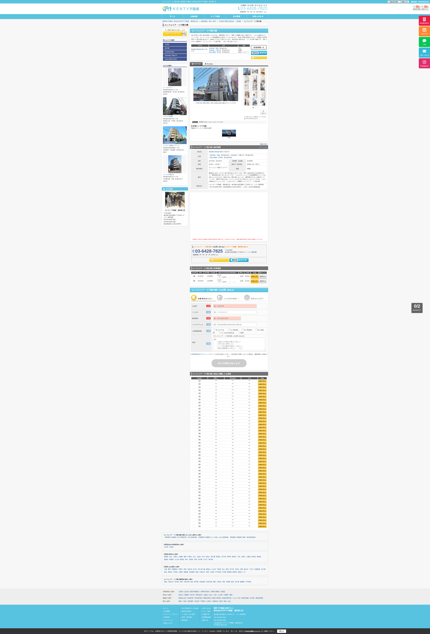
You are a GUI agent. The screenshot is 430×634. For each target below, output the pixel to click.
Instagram (424, 66)
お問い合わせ (206, 608)
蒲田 (185, 556)
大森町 (180, 572)
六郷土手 (218, 50)
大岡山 (237, 569)
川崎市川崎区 (215, 591)
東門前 (196, 582)
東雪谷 (254, 556)
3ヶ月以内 (248, 330)
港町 (181, 582)
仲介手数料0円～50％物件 (190, 608)
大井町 (208, 601)
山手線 (252, 598)
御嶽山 (208, 569)
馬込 (165, 572)
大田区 (197, 49)
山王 (194, 556)
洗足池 (189, 569)
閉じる (281, 631)
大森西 (180, 556)
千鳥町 (219, 569)
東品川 (181, 595)
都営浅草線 (207, 598)
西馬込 (182, 559)
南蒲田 (171, 559)
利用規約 (195, 354)
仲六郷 (200, 559)
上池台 (199, 556)
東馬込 (218, 556)
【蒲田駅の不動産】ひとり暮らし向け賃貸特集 (213, 537)
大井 (215, 595)
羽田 (195, 559)
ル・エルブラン (168, 87)
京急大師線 (212, 52)
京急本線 (211, 48)
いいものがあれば (227, 333)
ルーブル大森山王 (168, 174)
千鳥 (238, 556)
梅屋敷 (186, 572)
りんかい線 (236, 598)
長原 (185, 569)
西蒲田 (166, 556)
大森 (165, 569)
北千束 (223, 556)
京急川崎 (209, 582)
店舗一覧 (205, 620)
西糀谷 (166, 559)
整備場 (229, 572)
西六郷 (213, 556)
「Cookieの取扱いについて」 (252, 631)
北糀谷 (191, 559)
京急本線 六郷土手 (171, 55)
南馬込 (234, 556)
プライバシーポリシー (208, 354)
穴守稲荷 (218, 572)
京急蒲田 (192, 572)
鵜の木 (246, 569)
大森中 (243, 556)
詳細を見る (254, 276)
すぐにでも (220, 330)
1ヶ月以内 (234, 330)
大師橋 (228, 582)
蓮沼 (227, 569)
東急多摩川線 (226, 598)
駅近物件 (185, 620)
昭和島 (234, 572)
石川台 (195, 569)
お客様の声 (206, 614)
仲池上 (208, 556)
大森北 (175, 556)
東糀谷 (259, 556)
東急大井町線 (216, 598)
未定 (242, 333)
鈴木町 (219, 52)
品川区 (166, 547)
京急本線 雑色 (169, 52)
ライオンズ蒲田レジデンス (171, 145)
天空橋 (224, 572)
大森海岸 (215, 601)
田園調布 (174, 569)
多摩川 (180, 569)
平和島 (175, 572)
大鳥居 (212, 572)
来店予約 (424, 34)
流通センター (242, 572)
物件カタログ (168, 623)
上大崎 (220, 595)
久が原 (177, 559)
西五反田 (199, 595)
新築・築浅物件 (187, 617)
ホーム (166, 608)
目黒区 (171, 547)
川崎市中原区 (204, 591)
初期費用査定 (424, 23)
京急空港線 (244, 598)
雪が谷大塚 (201, 569)
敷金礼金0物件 (186, 611)
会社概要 (167, 611)
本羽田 (229, 556)
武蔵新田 (257, 569)
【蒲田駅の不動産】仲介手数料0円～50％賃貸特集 (180, 537)
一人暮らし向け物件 (188, 614)
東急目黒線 (259, 598)
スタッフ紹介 (206, 611)
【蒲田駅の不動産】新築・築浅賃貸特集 (242, 537)
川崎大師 (186, 582)
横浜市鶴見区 (194, 591)
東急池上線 (182, 598)
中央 (203, 556)
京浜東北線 (198, 598)
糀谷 (207, 572)
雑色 (217, 48)
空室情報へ (258, 47)
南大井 (192, 595)
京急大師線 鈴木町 (171, 59)
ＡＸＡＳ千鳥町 (168, 116)
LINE (424, 44)
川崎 (223, 582)
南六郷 (201, 49)
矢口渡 (263, 569)
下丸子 (205, 559)
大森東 (248, 556)
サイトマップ (168, 620)
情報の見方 (263, 144)
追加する (263, 276)
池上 (170, 556)
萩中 (186, 559)
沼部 (241, 569)
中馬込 (189, 556)
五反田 (197, 601)
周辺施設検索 (206, 617)
